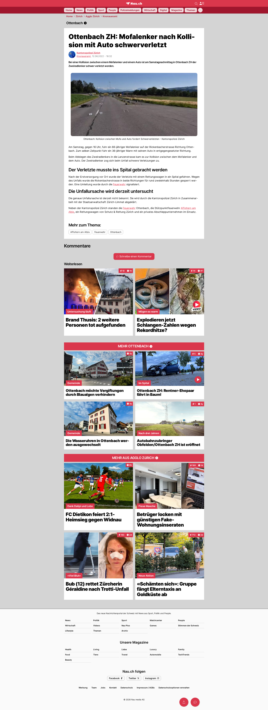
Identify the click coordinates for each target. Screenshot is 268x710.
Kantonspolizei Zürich (88, 52)
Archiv (125, 631)
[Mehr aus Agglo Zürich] (134, 458)
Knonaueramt (110, 16)
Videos (96, 625)
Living (96, 649)
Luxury (153, 649)
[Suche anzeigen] (196, 3)
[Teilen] (183, 702)
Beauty (68, 660)
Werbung (83, 687)
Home (69, 16)
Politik (96, 620)
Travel (124, 654)
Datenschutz (127, 687)
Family (181, 649)
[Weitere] (200, 10)
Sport (124, 620)
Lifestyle (69, 631)
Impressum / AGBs (146, 687)
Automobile (155, 654)
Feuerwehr (119, 184)
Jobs (103, 687)
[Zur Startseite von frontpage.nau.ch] (134, 3)
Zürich (79, 16)
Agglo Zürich (93, 16)
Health (68, 649)
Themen (97, 631)
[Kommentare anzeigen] (195, 702)
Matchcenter (156, 620)
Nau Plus (126, 625)
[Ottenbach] (134, 23)
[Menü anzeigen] (201, 3)
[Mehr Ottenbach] (134, 346)
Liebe (124, 649)
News (67, 620)
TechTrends (183, 654)
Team (94, 687)
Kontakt (113, 687)
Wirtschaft (70, 625)
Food (67, 654)
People (181, 620)
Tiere (95, 654)
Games (153, 625)
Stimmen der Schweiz (188, 625)
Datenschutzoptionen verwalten (174, 687)
